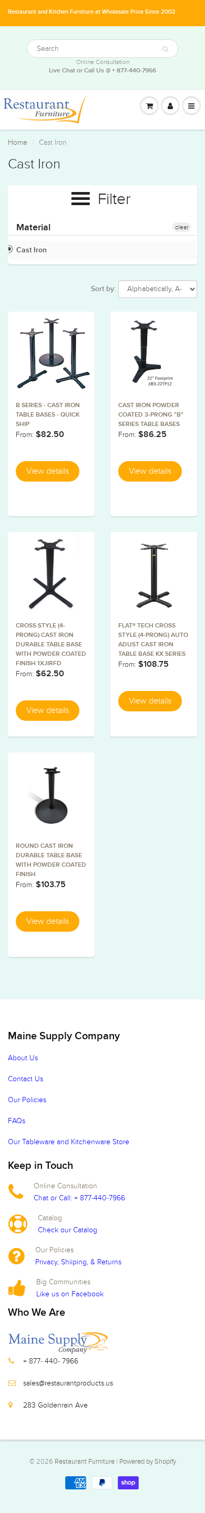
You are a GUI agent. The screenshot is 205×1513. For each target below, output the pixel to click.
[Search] (165, 49)
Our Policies (27, 1099)
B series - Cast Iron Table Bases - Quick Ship (48, 415)
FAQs (16, 1120)
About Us (23, 1057)
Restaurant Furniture (85, 1461)
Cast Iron (31, 250)
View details (47, 471)
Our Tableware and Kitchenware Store (68, 1141)
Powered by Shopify (147, 1461)
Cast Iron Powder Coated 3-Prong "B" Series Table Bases (150, 415)
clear (182, 227)
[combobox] (102, 48)
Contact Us (25, 1078)
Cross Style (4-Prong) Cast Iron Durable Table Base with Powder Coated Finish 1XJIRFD (51, 645)
